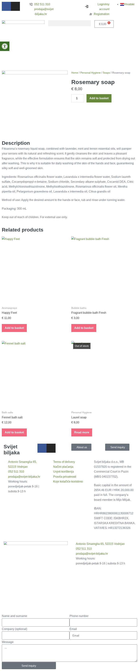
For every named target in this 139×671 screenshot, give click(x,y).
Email (73, 629)
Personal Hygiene (90, 72)
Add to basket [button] (14, 327)
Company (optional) (14, 629)
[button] (69, 23)
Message (8, 642)
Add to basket (99, 98)
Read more (81, 432)
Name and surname (14, 616)
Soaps (106, 72)
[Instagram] (15, 6)
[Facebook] (6, 6)
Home (74, 72)
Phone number (79, 616)
